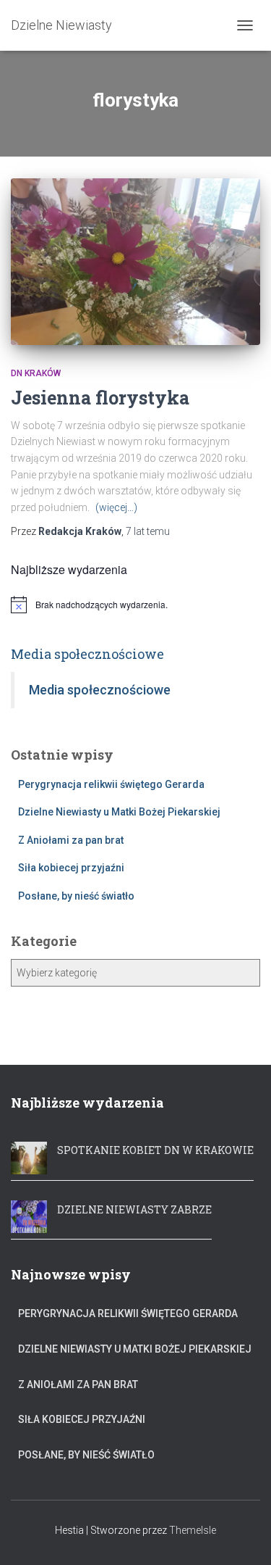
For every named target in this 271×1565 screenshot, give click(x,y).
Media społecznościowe (87, 654)
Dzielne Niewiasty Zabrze (134, 1209)
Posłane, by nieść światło (76, 896)
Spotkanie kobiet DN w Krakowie (155, 1150)
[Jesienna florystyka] (135, 261)
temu (148, 531)
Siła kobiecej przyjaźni (71, 867)
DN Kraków (36, 373)
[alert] (135, 604)
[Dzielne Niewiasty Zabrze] (29, 1215)
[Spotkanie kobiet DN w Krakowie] (29, 1156)
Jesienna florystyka (100, 398)
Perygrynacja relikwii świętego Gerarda (111, 784)
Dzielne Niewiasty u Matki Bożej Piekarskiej (119, 812)
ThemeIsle (192, 1530)
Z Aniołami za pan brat (71, 840)
